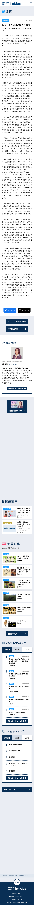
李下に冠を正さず (14, 751)
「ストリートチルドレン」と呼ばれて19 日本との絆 (24, 583)
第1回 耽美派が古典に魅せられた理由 (23, 557)
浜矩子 (5, 28)
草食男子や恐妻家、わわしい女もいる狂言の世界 (23, 524)
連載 (6, 876)
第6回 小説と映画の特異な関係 (24, 608)
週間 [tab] (17, 649)
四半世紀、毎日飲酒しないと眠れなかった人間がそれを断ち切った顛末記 (23, 511)
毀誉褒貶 (12, 757)
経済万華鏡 (5, 20)
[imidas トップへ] (11, 3)
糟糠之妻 (12, 771)
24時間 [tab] (7, 649)
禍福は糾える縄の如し (16, 744)
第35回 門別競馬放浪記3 (17, 712)
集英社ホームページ (17, 899)
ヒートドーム (21, 621)
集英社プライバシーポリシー (17, 896)
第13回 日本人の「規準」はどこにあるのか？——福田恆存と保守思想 (23, 571)
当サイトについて (17, 893)
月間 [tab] (27, 649)
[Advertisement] (17, 438)
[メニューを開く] (31, 3)
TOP (3, 876)
